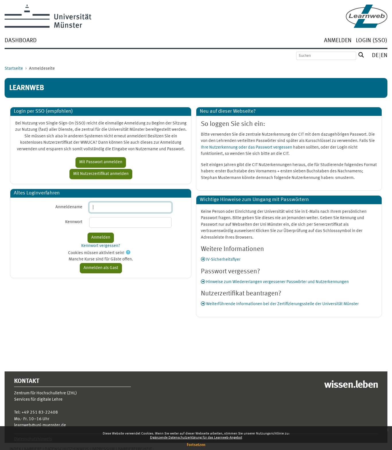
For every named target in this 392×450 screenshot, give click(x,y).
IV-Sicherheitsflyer (222, 260)
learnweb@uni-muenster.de (40, 425)
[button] (128, 253)
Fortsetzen (196, 445)
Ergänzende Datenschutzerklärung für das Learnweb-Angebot (196, 437)
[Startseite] (366, 16)
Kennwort (73, 222)
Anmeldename (68, 207)
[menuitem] (21, 41)
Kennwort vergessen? (100, 246)
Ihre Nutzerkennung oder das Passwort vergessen (246, 147)
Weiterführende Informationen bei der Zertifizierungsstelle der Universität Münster (282, 304)
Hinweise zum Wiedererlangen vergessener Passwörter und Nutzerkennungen (277, 282)
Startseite (14, 69)
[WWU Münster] (48, 16)
